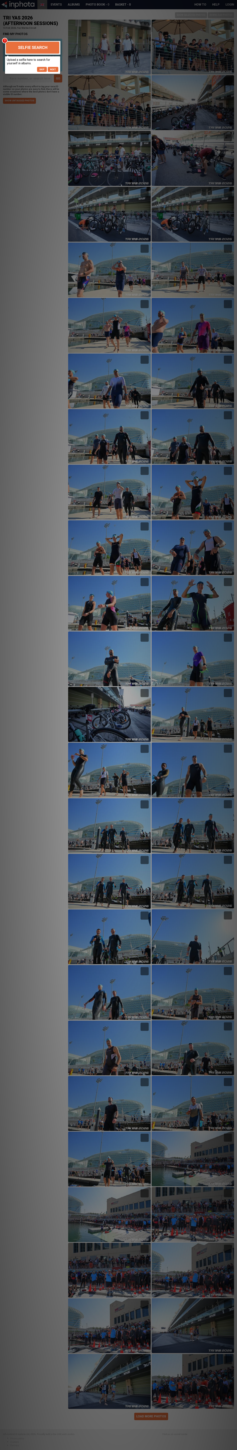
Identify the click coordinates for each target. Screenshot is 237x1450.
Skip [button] (41, 69)
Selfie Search (32, 47)
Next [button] (53, 69)
